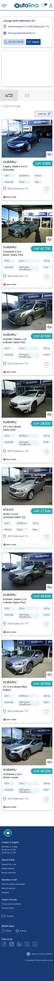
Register (5, 892)
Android (23, 931)
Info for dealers (8, 888)
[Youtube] (11, 944)
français (42, 954)
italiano (49, 954)
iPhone (8, 931)
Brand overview (9, 872)
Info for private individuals (13, 884)
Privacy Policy (8, 908)
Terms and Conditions (11, 904)
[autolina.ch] (25, 5)
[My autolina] (50, 5)
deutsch (35, 954)
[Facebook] (4, 944)
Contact (10, 916)
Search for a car (9, 864)
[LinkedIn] (19, 944)
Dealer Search (8, 868)
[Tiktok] (27, 944)
